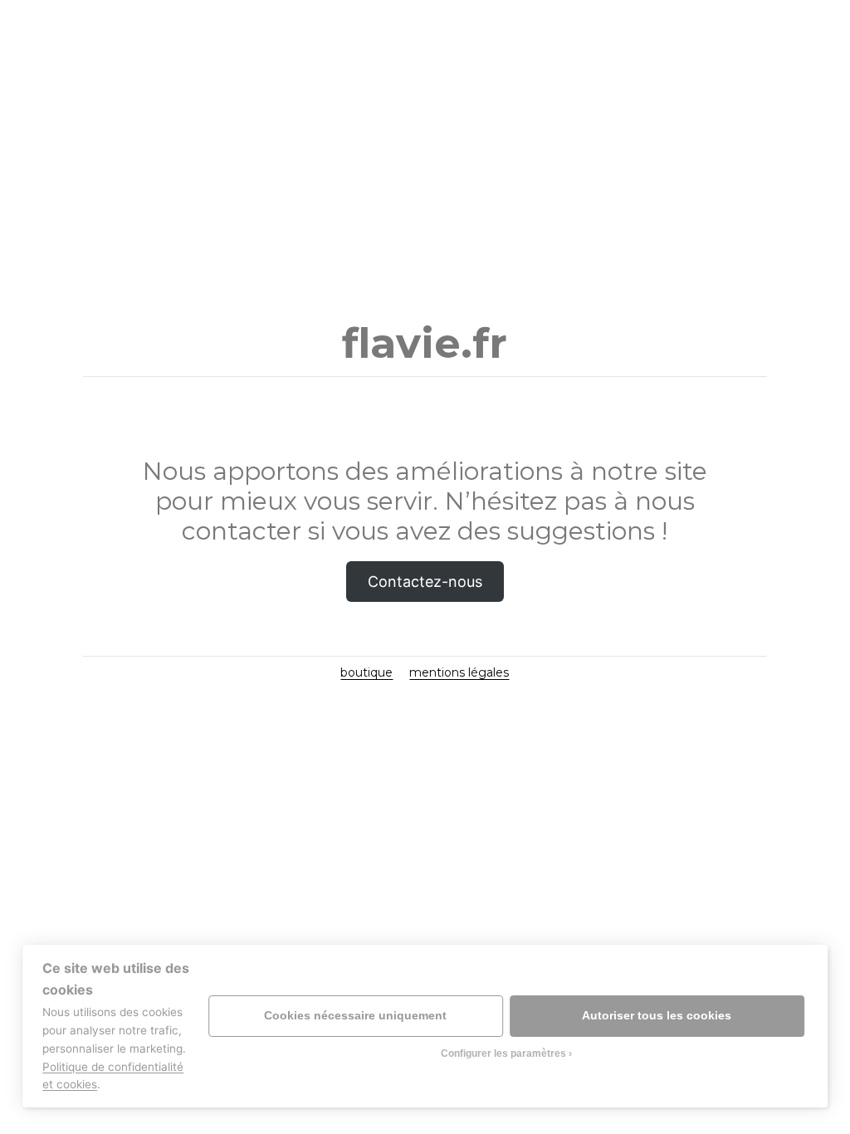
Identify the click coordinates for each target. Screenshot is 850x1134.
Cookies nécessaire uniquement (355, 1015)
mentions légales (459, 672)
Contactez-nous (425, 581)
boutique (366, 672)
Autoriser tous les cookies (656, 1015)
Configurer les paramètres (503, 1053)
